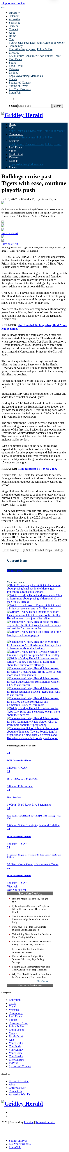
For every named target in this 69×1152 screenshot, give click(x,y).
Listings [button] (13, 72)
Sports (12, 62)
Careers (13, 26)
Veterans (14, 69)
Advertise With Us (19, 1094)
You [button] (11, 39)
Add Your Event (16, 889)
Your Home (43, 42)
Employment (28, 49)
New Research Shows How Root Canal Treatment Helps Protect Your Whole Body (31, 919)
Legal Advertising (19, 75)
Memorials (36, 75)
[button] (6, 233)
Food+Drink (16, 65)
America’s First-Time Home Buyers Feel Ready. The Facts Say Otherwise (31, 943)
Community (16, 1013)
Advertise (14, 19)
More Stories (42, 981)
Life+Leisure (16, 55)
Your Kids (30, 42)
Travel (57, 55)
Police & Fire (44, 49)
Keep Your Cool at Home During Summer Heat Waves (28, 950)
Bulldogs (57, 550)
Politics (49, 55)
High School (27, 550)
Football (40, 550)
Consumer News (34, 55)
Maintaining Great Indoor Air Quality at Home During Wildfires (32, 935)
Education (15, 49)
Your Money (57, 42)
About (12, 32)
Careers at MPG (18, 1087)
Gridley (14, 550)
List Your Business (20, 89)
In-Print (13, 1063)
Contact (13, 29)
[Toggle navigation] (2, 7)
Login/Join (15, 92)
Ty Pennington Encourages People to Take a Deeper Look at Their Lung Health (30, 909)
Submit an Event (18, 85)
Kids (11, 1039)
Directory (14, 12)
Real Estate (15, 59)
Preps (48, 550)
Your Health (16, 42)
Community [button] (16, 46)
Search (13, 105)
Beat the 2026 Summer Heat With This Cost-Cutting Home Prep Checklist (31, 968)
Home (12, 36)
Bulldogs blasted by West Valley (37, 468)
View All (12, 886)
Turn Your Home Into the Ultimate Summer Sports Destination (29, 928)
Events (13, 79)
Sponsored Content (20, 82)
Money (13, 1033)
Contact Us (15, 1091)
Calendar (14, 16)
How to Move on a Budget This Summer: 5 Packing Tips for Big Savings (28, 959)
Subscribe (14, 22)
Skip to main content (13, 3)
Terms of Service (19, 1081)
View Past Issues (15, 582)
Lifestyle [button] (14, 52)
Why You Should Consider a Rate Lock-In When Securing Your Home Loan (32, 975)
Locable (28, 1122)
